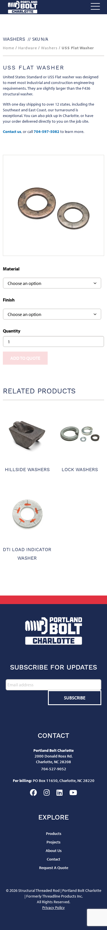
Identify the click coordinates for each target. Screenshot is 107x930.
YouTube (73, 792)
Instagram (47, 792)
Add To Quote (25, 358)
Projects (53, 842)
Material (11, 269)
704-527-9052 (53, 768)
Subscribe (74, 698)
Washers (14, 39)
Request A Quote (53, 867)
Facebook (33, 792)
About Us (54, 850)
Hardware (27, 47)
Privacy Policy (53, 907)
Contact (53, 859)
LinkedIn (59, 792)
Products (53, 833)
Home (8, 47)
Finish (9, 300)
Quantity (11, 331)
